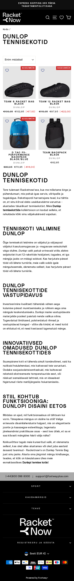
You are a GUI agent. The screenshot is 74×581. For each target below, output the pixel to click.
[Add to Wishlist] (7, 70)
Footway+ (43, 578)
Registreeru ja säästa (36, 543)
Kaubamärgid (36, 497)
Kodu (5, 29)
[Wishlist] (61, 17)
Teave (36, 508)
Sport (36, 486)
